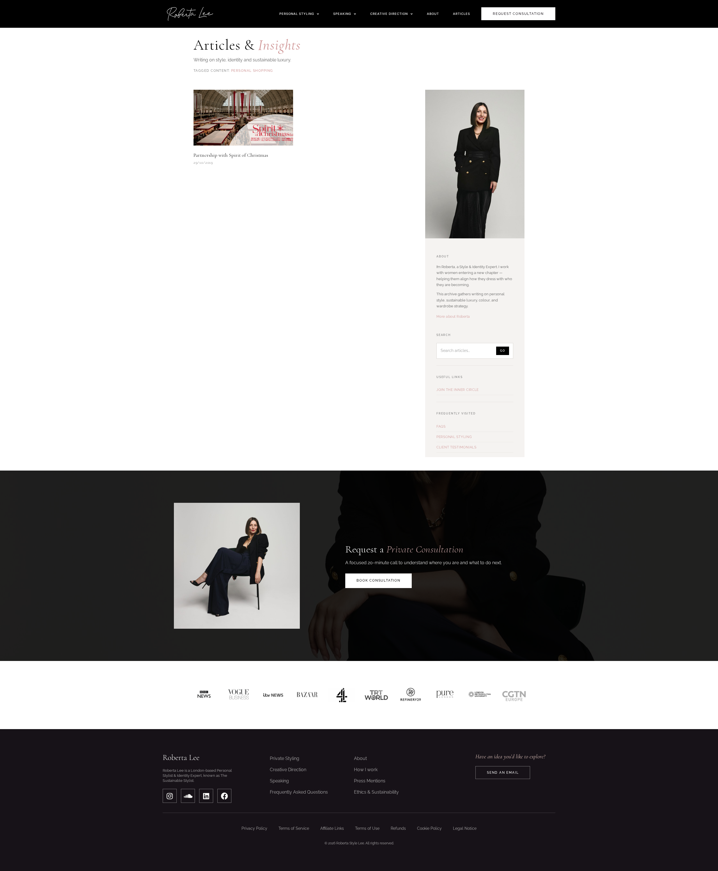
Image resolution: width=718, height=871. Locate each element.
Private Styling (284, 758)
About (360, 758)
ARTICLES (461, 14)
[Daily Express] (479, 695)
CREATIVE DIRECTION (389, 14)
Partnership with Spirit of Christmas (231, 155)
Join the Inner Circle (457, 390)
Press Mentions (369, 781)
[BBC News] (204, 695)
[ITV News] (273, 695)
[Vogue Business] (238, 695)
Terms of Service (294, 828)
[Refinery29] (410, 695)
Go (502, 350)
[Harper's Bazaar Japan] (307, 695)
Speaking (279, 781)
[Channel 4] (341, 695)
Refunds (398, 828)
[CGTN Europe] (514, 695)
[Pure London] (445, 695)
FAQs (441, 426)
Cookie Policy (429, 828)
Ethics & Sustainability (376, 792)
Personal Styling (454, 437)
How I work (366, 769)
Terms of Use (367, 828)
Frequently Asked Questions (299, 792)
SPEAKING (342, 14)
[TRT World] (376, 695)
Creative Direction (288, 769)
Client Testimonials (456, 447)
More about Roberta (453, 317)
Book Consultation (378, 580)
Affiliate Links (332, 828)
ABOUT (433, 14)
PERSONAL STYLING (296, 14)
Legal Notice (465, 828)
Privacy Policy (254, 828)
